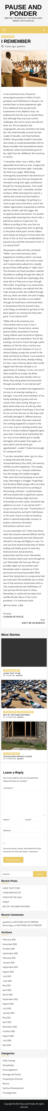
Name (6, 819)
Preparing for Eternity (13, 1079)
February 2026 (9, 939)
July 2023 (7, 976)
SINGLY (6, 901)
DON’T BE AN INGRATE (33, 621)
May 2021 (7, 1017)
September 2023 (10, 967)
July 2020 (7, 1040)
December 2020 (10, 1026)
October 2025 (9, 948)
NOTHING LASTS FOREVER (26, 922)
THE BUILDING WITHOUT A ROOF (17, 756)
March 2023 (8, 994)
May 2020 (7, 1045)
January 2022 (8, 1013)
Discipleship (10, 712)
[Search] (43, 30)
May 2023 (7, 985)
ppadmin (21, 46)
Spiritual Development (13, 1088)
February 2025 (9, 957)
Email (28, 819)
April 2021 (7, 1022)
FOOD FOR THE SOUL (12, 897)
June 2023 (7, 980)
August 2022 (8, 1003)
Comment (8, 788)
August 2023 (8, 971)
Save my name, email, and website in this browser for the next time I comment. (22, 850)
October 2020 (9, 1031)
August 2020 (8, 1036)
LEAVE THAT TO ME (11, 673)
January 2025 (8, 962)
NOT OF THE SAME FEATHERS (16, 715)
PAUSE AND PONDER (23, 10)
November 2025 (10, 944)
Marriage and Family (12, 1074)
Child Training (9, 1060)
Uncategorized (9, 1092)
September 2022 (10, 999)
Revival (6, 1083)
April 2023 (7, 990)
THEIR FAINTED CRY (12, 892)
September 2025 (10, 953)
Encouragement (8, 37)
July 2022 (7, 1008)
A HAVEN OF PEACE (13, 615)
